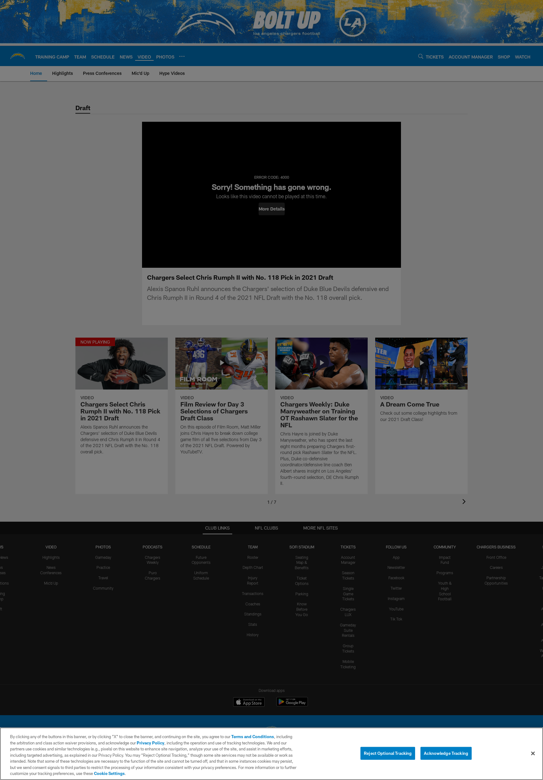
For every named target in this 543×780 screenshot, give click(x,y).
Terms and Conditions (252, 736)
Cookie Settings (109, 773)
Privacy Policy (150, 742)
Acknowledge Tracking (446, 752)
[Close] (533, 753)
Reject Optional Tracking (388, 752)
